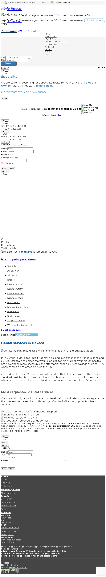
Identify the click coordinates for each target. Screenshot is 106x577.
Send (4, 169)
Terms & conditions (10, 528)
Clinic (4, 239)
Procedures (8, 245)
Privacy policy (7, 535)
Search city (6, 499)
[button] (88, 105)
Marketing (6, 523)
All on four (13, 271)
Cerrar (4, 442)
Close (4, 98)
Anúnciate (6, 518)
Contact (5, 520)
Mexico (10, 7)
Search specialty (9, 502)
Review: (4, 460)
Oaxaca (52, 252)
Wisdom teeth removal (19, 325)
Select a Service (8, 335)
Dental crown (14, 284)
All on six (12, 275)
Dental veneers (15, 298)
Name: (4, 149)
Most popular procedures (18, 259)
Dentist (5, 242)
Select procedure (11, 330)
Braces (11, 280)
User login (6, 513)
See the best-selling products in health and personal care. (29, 556)
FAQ (47, 55)
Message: (5, 157)
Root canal (13, 312)
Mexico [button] (69, 2)
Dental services (15, 293)
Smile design (14, 316)
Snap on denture (16, 321)
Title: (3, 455)
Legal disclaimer (8, 531)
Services (5, 509)
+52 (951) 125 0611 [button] (12, 129)
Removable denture (18, 307)
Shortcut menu (8, 493)
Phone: (4, 154)
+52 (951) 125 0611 (12, 139)
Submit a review (8, 506)
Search (9, 63)
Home (4, 479)
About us (5, 483)
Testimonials (8, 248)
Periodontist (13, 302)
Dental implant (15, 289)
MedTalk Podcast (94, 20)
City (3, 57)
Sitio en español (29, 2)
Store (43, 2)
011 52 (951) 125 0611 (13, 136)
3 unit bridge (14, 266)
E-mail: (4, 151)
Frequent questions (10, 490)
